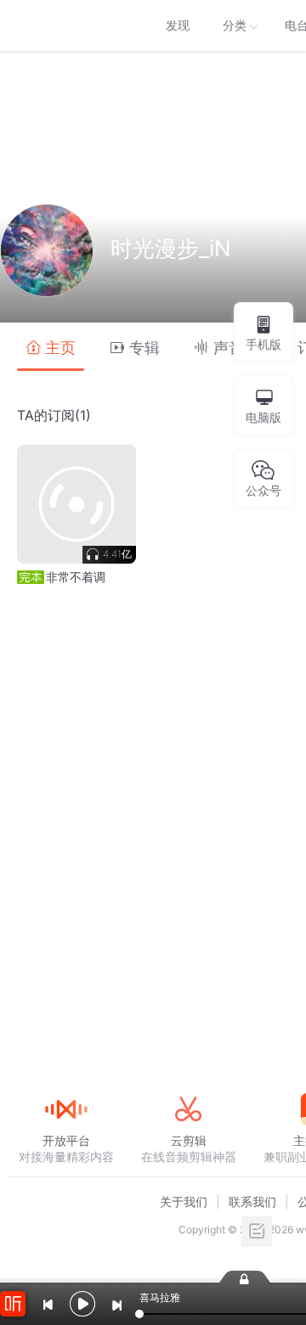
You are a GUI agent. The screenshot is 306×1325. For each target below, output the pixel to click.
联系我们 (252, 1201)
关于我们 (183, 1201)
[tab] (50, 346)
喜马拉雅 (65, 25)
